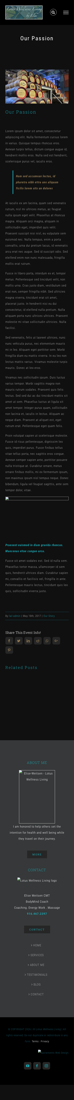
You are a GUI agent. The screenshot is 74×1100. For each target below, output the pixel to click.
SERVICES (37, 956)
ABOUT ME (37, 966)
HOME (37, 947)
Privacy (45, 1043)
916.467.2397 (37, 915)
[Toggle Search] (53, 13)
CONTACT (37, 996)
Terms (35, 1043)
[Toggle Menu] (66, 13)
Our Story (49, 617)
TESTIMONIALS (37, 976)
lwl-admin (14, 617)
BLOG (37, 986)
